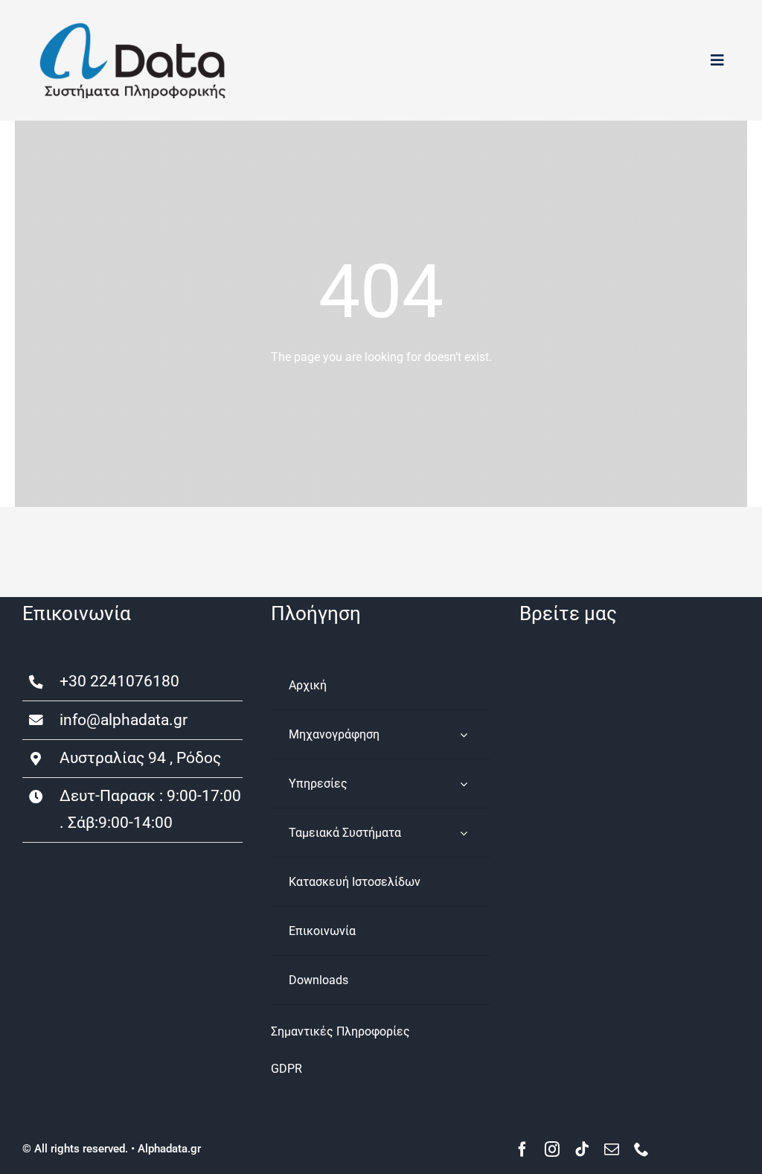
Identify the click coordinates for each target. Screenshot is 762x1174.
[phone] (641, 1149)
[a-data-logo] (132, 28)
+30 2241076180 (119, 681)
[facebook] (522, 1149)
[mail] (611, 1149)
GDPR (286, 1069)
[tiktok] (581, 1149)
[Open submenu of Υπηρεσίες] (463, 783)
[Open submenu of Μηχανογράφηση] (463, 734)
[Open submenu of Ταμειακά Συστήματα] (463, 832)
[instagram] (552, 1149)
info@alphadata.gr (124, 720)
